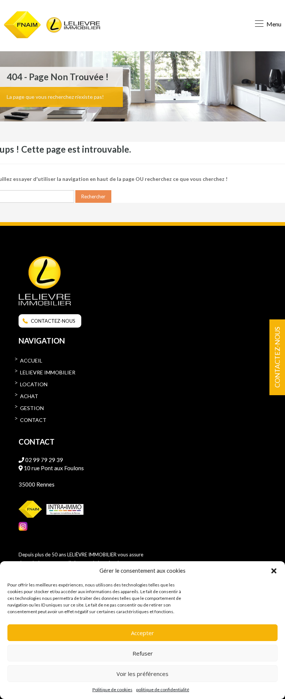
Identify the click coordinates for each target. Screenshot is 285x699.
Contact (33, 420)
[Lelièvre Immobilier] (73, 26)
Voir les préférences (142, 673)
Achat (29, 396)
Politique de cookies (112, 689)
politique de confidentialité (162, 689)
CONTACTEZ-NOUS (53, 321)
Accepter (142, 633)
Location (34, 384)
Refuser (142, 653)
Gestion (32, 408)
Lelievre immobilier (47, 372)
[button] (274, 570)
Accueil (31, 360)
